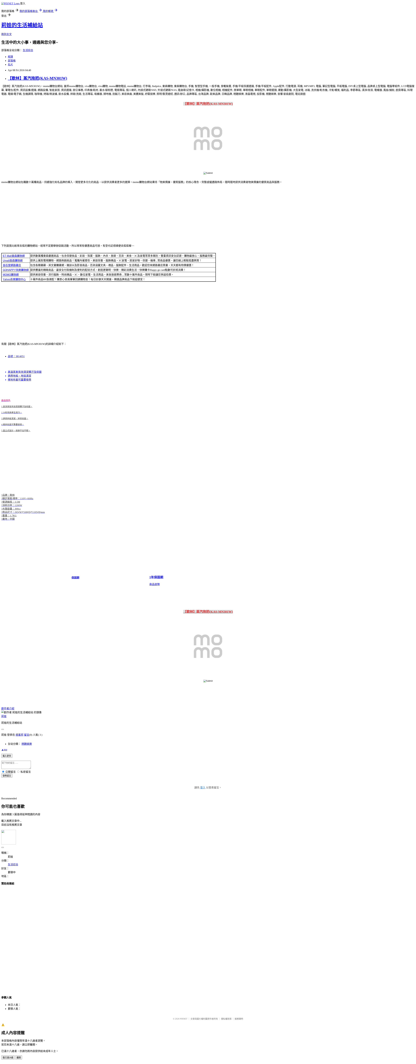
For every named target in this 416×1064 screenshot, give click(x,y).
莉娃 (3, 716)
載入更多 (7, 756)
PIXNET (183, 1019)
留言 (26, 734)
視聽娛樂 (26, 744)
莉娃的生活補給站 (22, 25)
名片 (10, 64)
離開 (19, 1057)
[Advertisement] (208, 212)
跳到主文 (6, 34)
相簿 (10, 56)
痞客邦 (19, 734)
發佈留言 (7, 775)
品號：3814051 (16, 356)
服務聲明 (239, 1019)
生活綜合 (28, 50)
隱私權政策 (226, 1019)
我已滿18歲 (8, 1057)
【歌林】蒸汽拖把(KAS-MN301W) (37, 78)
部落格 (12, 60)
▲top (4, 749)
